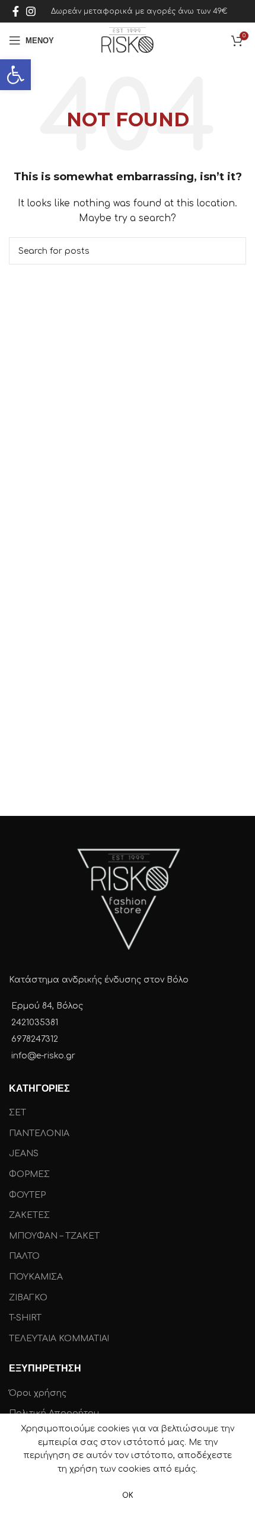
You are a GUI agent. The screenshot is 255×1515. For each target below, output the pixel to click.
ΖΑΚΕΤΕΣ (29, 1215)
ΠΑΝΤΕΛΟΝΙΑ (39, 1133)
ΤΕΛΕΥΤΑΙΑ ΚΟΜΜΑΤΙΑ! (59, 1338)
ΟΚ (127, 1495)
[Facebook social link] (16, 11)
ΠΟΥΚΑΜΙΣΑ (36, 1276)
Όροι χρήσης (37, 1393)
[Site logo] (127, 40)
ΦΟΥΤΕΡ (27, 1195)
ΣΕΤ (17, 1112)
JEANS (24, 1153)
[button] (15, 74)
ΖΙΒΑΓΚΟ (28, 1297)
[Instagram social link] (31, 11)
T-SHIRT (25, 1317)
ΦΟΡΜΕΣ (29, 1174)
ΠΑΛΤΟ (24, 1256)
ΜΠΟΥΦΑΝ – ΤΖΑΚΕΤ (54, 1236)
